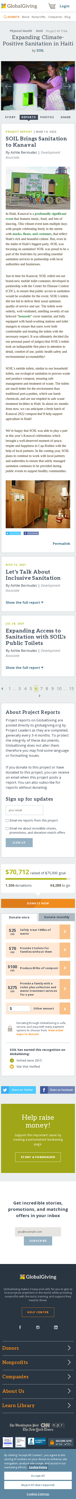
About (25, 17)
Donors (10, 1348)
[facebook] (20, 1327)
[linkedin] (56, 1327)
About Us (13, 1391)
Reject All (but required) (37, 1485)
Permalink (61, 543)
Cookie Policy (38, 1467)
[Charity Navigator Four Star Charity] (9, 1442)
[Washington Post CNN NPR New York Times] (38, 1428)
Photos (47, 117)
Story (10, 117)
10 (59, 688)
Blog (67, 17)
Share (66, 117)
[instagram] (37, 1327)
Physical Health (21, 31)
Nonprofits (39, 17)
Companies (55, 17)
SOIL (40, 50)
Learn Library (18, 1406)
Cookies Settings (38, 1494)
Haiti (39, 31)
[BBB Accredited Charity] (38, 1442)
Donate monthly (57, 917)
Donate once (19, 917)
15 (71, 688)
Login (64, 6)
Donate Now (38, 903)
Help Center (38, 1312)
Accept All (38, 1476)
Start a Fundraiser (38, 1157)
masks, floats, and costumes (32, 234)
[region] (38, 1474)
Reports (29, 117)
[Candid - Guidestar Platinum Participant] (21, 1442)
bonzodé (25, 316)
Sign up (19, 842)
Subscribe (38, 1241)
